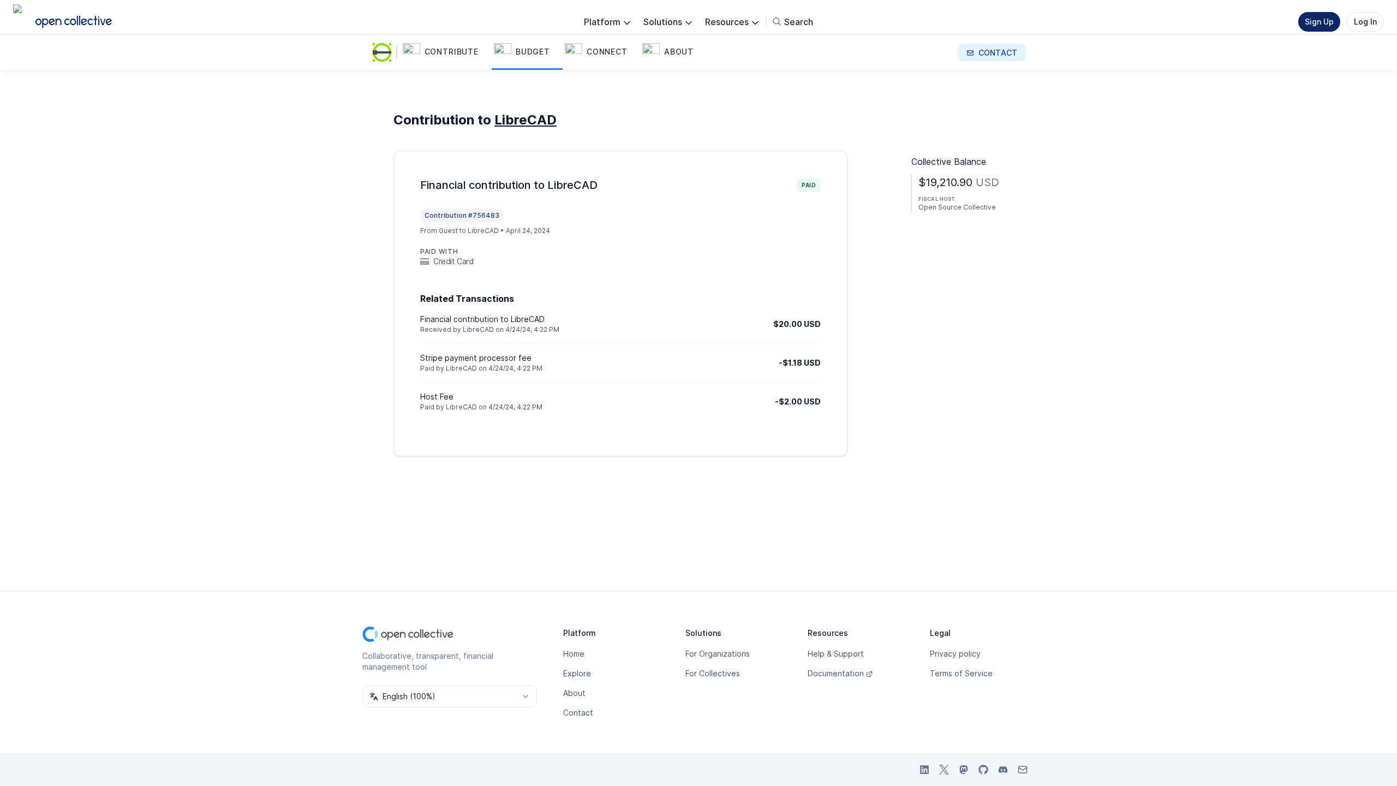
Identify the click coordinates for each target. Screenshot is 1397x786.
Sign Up (1319, 21)
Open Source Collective (957, 207)
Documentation (836, 673)
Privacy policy (955, 653)
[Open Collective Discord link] (1003, 769)
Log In (1365, 21)
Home (573, 653)
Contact (578, 712)
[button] (446, 52)
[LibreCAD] (384, 52)
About (574, 693)
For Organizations (717, 653)
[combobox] (449, 696)
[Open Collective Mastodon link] (963, 769)
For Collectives (712, 673)
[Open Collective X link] (944, 769)
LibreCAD (525, 120)
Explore (577, 673)
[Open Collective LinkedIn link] (924, 769)
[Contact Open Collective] (1022, 769)
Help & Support (836, 653)
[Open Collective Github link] (983, 769)
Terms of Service (961, 673)
